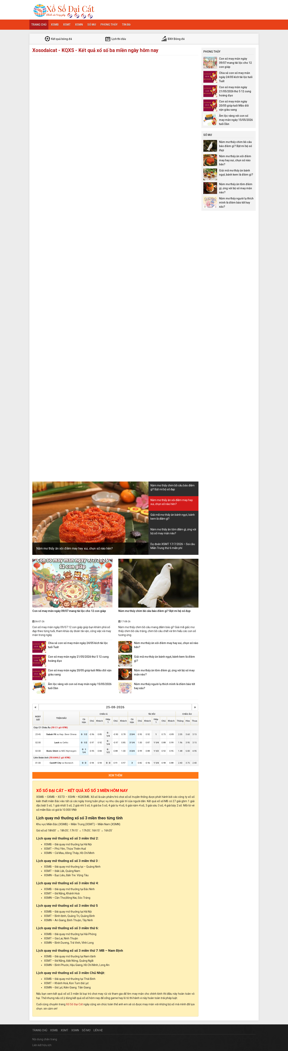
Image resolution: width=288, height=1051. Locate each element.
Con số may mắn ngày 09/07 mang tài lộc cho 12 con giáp (69, 610)
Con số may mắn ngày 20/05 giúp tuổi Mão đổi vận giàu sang (234, 105)
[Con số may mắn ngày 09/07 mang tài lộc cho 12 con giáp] (72, 583)
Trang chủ (38, 24)
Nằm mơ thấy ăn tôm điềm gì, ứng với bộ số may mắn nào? (235, 188)
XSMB (55, 24)
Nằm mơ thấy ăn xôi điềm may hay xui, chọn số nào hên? (74, 548)
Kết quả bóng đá (61, 38)
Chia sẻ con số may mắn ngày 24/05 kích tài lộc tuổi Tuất (236, 77)
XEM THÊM (115, 775)
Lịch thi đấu (118, 38)
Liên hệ (98, 1030)
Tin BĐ (126, 24)
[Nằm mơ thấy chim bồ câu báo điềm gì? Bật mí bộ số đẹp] (158, 583)
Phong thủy (109, 24)
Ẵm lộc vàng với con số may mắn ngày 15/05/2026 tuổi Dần (236, 120)
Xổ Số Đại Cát (74, 1004)
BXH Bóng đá (176, 38)
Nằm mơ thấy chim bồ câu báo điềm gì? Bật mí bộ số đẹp (154, 610)
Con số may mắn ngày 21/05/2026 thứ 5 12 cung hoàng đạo (235, 91)
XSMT (67, 24)
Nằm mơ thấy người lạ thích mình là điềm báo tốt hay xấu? (236, 202)
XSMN (79, 24)
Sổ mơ (91, 24)
